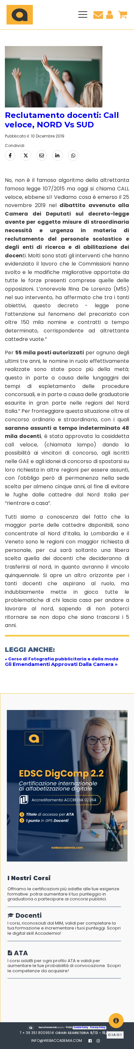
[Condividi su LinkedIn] (57, 155)
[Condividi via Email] (41, 155)
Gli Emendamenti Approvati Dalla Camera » (61, 664)
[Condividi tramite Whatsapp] (73, 155)
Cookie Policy (81, 1027)
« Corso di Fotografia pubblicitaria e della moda (61, 659)
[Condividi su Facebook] (10, 155)
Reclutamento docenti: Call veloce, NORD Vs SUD (62, 119)
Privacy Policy (97, 1027)
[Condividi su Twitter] (25, 155)
